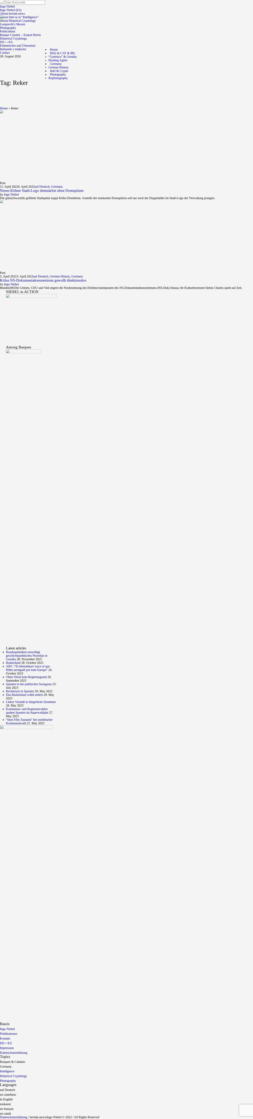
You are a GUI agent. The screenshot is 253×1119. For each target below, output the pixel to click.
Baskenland (13, 662)
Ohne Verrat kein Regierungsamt (26, 677)
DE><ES (6, 1043)
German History (60, 276)
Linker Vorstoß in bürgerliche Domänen (31, 702)
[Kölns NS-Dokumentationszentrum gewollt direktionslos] (35, 235)
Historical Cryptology (13, 1076)
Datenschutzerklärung (13, 1052)
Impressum (7, 1048)
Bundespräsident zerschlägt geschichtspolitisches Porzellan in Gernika (26, 655)
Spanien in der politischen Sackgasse (29, 684)
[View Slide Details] (31, 319)
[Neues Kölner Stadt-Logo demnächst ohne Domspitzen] (35, 145)
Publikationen (8, 1033)
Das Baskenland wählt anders (24, 694)
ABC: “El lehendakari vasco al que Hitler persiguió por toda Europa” (28, 668)
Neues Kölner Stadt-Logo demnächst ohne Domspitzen (42, 190)
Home (4, 108)
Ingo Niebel (11, 194)
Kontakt (5, 1038)
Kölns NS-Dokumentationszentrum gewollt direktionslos (43, 280)
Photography (8, 1080)
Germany (57, 186)
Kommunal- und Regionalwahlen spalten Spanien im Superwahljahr (27, 710)
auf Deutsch (42, 186)
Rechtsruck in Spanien (20, 691)
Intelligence (7, 1071)
